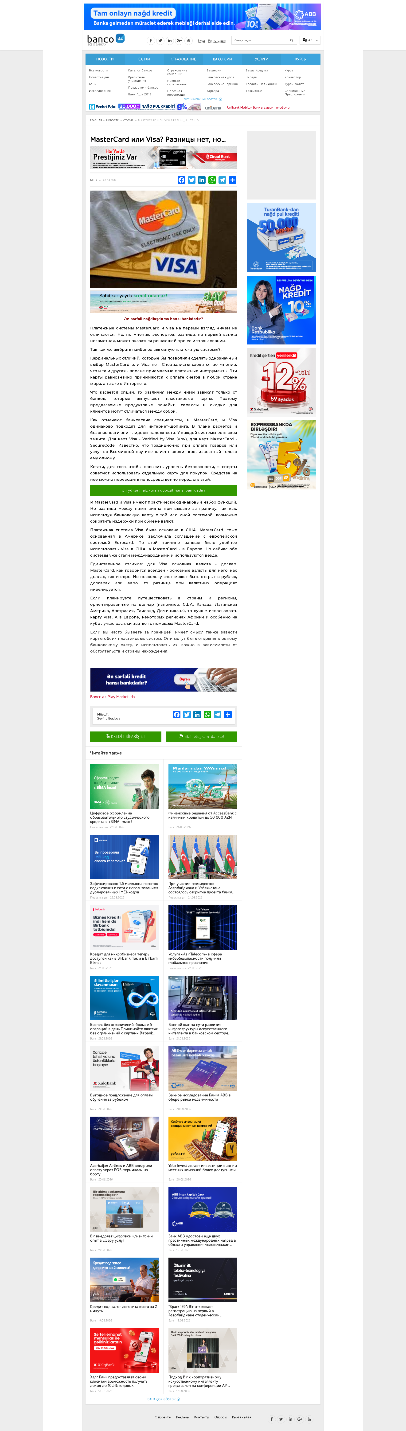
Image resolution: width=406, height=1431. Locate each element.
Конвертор (293, 77)
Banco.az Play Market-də (112, 697)
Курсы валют (294, 84)
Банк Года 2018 (140, 94)
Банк (92, 84)
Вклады (251, 77)
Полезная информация (177, 92)
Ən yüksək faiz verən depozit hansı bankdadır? (164, 490)
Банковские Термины (222, 84)
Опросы (220, 1417)
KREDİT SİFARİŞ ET (127, 737)
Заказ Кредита (257, 70)
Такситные (254, 91)
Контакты (201, 1417)
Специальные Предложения (295, 92)
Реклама (182, 1417)
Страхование (183, 59)
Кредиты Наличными (261, 84)
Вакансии (222, 59)
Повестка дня (99, 77)
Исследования (100, 91)
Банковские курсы (220, 77)
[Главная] (106, 39)
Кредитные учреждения (137, 78)
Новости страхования (177, 82)
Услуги (262, 59)
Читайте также (106, 753)
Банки (144, 59)
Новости (105, 59)
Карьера (213, 91)
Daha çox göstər (162, 1399)
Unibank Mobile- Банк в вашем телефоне (258, 107)
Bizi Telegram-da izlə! (203, 737)
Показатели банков (143, 87)
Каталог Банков (140, 70)
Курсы (301, 59)
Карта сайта (241, 1417)
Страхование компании (177, 72)
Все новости (98, 70)
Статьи (128, 120)
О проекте (163, 1417)
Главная (96, 120)
